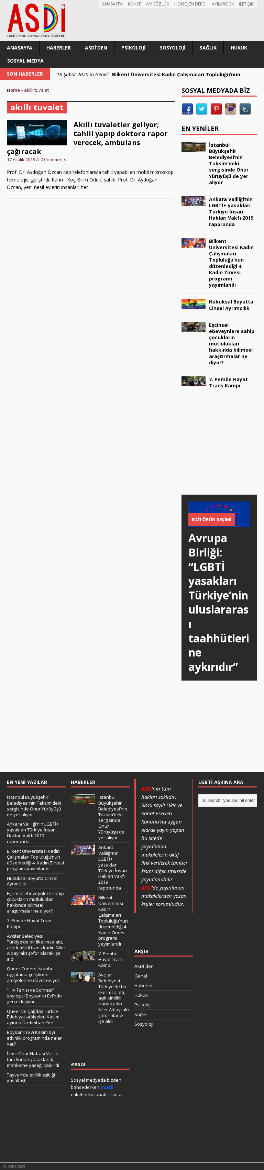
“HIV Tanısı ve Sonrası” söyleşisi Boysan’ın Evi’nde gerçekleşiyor (34, 996)
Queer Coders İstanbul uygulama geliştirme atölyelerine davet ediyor (33, 974)
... (90, 187)
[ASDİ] (132, 20)
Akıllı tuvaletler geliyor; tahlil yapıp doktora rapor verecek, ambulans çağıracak (87, 138)
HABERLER (83, 782)
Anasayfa (19, 47)
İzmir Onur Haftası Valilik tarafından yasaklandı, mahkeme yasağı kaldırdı (33, 1059)
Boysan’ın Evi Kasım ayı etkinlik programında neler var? (34, 1038)
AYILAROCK (223, 4)
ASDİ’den (96, 47)
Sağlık (208, 47)
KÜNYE (134, 4)
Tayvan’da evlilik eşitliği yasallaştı (31, 1078)
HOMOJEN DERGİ (190, 4)
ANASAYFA (112, 4)
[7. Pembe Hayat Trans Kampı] (194, 382)
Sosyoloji (173, 47)
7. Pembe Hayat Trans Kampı (228, 382)
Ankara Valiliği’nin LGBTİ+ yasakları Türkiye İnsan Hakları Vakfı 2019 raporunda (231, 212)
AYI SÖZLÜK (157, 4)
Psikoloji (133, 47)
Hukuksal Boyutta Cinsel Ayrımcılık (231, 304)
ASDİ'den (144, 966)
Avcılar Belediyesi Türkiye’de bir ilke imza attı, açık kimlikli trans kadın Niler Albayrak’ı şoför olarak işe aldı (36, 947)
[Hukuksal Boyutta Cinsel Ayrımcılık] (194, 304)
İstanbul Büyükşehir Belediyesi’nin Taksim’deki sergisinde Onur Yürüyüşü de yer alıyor (229, 164)
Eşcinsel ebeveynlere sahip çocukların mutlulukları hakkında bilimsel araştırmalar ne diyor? (231, 344)
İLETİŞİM (246, 4)
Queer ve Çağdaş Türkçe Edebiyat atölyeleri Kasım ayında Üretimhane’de (33, 1017)
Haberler (58, 47)
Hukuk (239, 47)
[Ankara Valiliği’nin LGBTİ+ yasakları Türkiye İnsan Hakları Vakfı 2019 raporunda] (194, 202)
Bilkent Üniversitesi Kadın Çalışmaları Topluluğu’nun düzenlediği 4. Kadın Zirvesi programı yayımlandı (231, 263)
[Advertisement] (223, 451)
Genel (140, 976)
